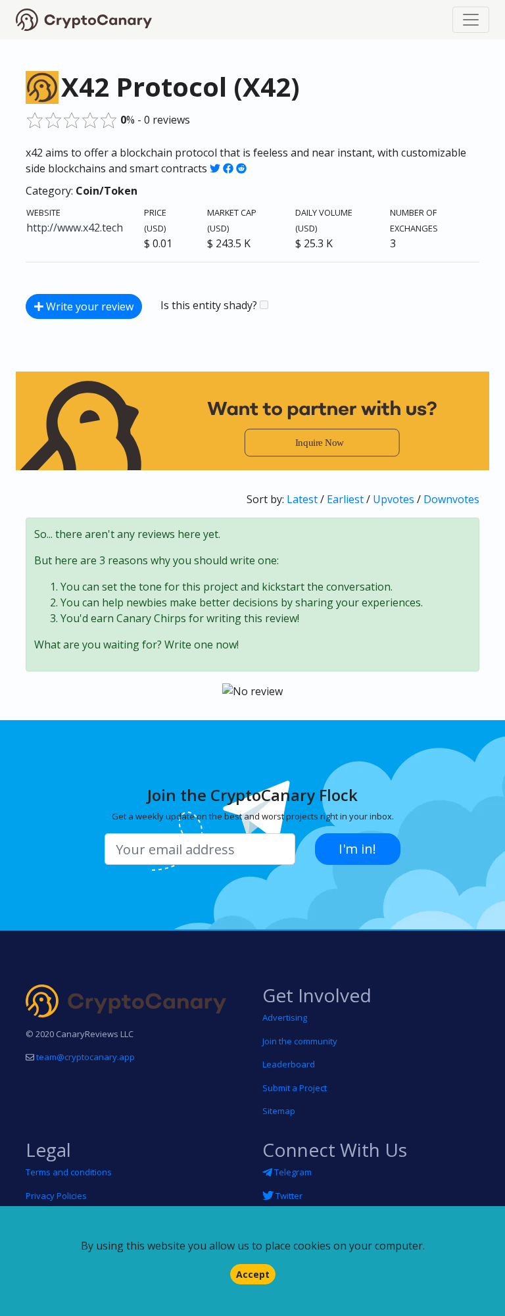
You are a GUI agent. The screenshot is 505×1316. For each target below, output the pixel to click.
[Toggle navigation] (470, 20)
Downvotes (451, 499)
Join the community (299, 1041)
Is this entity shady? (210, 305)
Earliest (345, 499)
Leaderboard (288, 1064)
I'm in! (357, 849)
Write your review (88, 306)
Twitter (288, 1196)
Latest (302, 499)
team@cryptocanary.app (85, 1057)
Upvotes (393, 499)
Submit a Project (294, 1088)
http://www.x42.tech (74, 227)
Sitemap (278, 1111)
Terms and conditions (69, 1172)
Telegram (292, 1172)
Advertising (284, 1017)
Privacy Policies (56, 1196)
